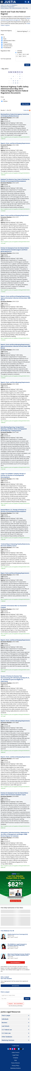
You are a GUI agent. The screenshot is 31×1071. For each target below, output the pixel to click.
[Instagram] (14, 1049)
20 (13, 80)
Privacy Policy (15, 1065)
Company (15, 1057)
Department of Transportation (7, 6)
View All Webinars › (15, 962)
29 (17, 83)
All (4, 37)
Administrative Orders (9, 40)
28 (15, 83)
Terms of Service (15, 1063)
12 (11, 78)
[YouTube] (10, 1049)
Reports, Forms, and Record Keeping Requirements (15, 143)
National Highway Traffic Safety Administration (11, 8)
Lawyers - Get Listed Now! (15, 1003)
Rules (4, 39)
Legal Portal (15, 1055)
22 (17, 80)
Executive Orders (7, 46)
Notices (5, 42)
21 (15, 80)
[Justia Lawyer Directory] (23, 1049)
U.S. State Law (6, 1033)
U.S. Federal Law (7, 1030)
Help (15, 1060)
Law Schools (5, 1026)
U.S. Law (6, 5)
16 (19, 78)
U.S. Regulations (13, 5)
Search (27, 65)
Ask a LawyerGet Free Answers (6, 977)
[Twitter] (21, 1049)
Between (19, 52)
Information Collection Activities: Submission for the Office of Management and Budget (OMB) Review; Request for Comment (15, 834)
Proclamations (7, 47)
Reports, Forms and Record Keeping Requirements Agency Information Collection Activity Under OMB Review (15, 298)
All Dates (19, 51)
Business (4, 1022)
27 (13, 83)
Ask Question (15, 985)
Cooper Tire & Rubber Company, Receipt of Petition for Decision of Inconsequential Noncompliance (13, 475)
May (27, 8)
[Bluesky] (19, 1049)
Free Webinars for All (7, 931)
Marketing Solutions (8, 1040)
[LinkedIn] (8, 1049)
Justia (2, 5)
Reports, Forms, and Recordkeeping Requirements (15, 382)
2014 (24, 8)
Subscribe (26, 110)
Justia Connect (15, 1052)
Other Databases (7, 1037)
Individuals (5, 1019)
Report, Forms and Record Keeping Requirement (15, 215)
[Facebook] (12, 1049)
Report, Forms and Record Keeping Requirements (15, 573)
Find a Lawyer (5, 992)
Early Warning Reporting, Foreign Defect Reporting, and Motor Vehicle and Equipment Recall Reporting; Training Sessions (14, 428)
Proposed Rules (7, 44)
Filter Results (25, 104)
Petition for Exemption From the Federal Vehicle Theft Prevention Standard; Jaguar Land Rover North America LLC (15, 249)
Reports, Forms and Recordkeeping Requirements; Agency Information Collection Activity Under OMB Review (15, 346)
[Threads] (16, 1049)
